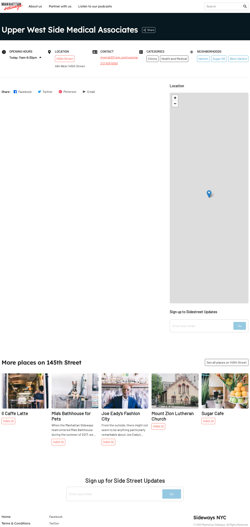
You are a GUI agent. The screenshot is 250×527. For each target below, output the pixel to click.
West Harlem (238, 58)
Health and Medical (174, 58)
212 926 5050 (109, 63)
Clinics (152, 58)
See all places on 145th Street (227, 362)
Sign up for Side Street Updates (125, 480)
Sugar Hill (218, 58)
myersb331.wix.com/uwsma (119, 57)
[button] (209, 194)
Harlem (203, 58)
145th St (8, 421)
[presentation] (224, 6)
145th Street (64, 58)
